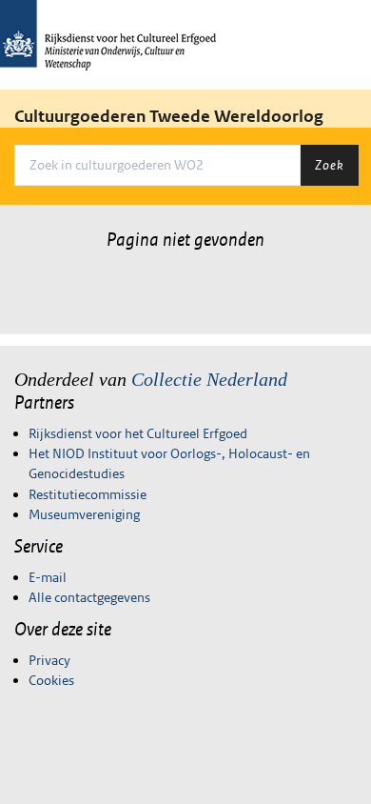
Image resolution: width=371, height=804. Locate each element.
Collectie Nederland (209, 379)
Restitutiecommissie (87, 494)
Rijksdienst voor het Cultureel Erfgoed (138, 433)
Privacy (49, 660)
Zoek (329, 164)
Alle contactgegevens (89, 597)
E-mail (48, 577)
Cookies (51, 680)
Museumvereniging (84, 514)
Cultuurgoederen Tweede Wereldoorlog (168, 116)
